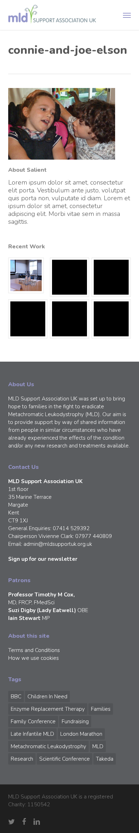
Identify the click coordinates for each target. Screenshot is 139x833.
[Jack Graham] (69, 318)
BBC (16, 696)
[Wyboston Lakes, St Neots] (27, 275)
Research (22, 758)
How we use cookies (33, 658)
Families (100, 709)
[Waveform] (27, 318)
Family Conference (33, 721)
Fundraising (75, 721)
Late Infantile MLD (32, 734)
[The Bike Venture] (69, 277)
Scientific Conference (64, 758)
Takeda (104, 758)
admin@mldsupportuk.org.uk (58, 544)
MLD (97, 746)
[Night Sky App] (111, 277)
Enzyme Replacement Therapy (48, 709)
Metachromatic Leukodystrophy (48, 746)
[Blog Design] (111, 318)
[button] (127, 15)
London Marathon (81, 734)
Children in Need (47, 696)
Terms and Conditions (34, 650)
